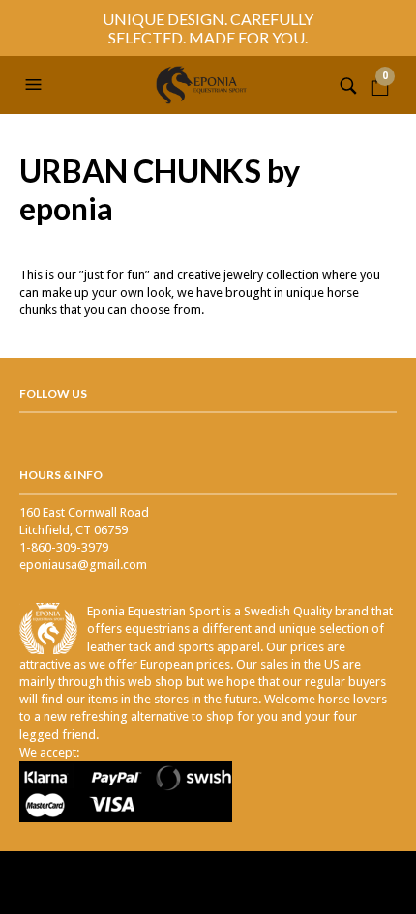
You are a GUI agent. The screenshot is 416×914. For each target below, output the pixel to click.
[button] (35, 85)
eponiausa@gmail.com (83, 564)
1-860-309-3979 (63, 547)
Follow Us (53, 393)
